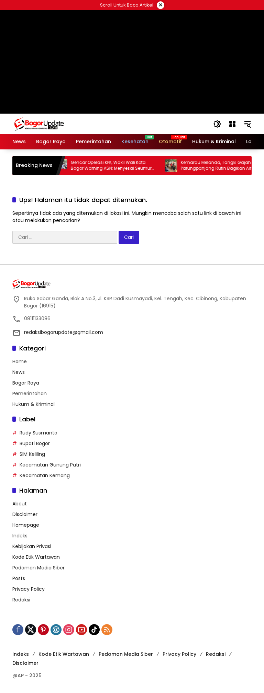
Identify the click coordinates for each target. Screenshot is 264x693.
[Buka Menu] (232, 124)
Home (19, 361)
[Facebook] (17, 629)
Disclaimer (24, 514)
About (19, 503)
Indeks (20, 535)
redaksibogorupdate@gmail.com (63, 332)
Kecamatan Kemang (45, 475)
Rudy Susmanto (38, 432)
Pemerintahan (29, 393)
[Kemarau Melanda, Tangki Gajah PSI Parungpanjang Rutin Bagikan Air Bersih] (164, 165)
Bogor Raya (25, 382)
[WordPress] (56, 629)
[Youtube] (81, 629)
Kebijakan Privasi (31, 546)
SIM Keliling (32, 454)
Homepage (25, 525)
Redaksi (21, 599)
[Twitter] (30, 629)
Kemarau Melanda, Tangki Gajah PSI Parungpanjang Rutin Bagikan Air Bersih (216, 165)
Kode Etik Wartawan (36, 557)
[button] (217, 124)
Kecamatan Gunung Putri (50, 464)
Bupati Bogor (35, 443)
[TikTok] (94, 629)
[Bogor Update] (72, 123)
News (18, 372)
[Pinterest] (43, 629)
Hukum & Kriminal (33, 404)
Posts (18, 578)
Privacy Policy (28, 589)
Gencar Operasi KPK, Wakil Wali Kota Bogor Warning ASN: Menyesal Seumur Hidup (104, 165)
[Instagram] (68, 629)
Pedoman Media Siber (38, 567)
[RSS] (106, 629)
